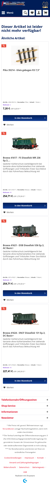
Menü (10, 12)
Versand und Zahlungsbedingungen (24, 462)
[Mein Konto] (39, 13)
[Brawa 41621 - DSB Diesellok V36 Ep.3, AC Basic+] (25, 230)
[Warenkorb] (45, 13)
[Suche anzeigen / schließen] (25, 13)
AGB (25, 472)
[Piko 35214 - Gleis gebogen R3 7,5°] (25, 55)
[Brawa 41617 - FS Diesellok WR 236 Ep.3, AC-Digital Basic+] (25, 143)
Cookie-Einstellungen (13, 458)
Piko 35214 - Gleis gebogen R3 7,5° (21, 70)
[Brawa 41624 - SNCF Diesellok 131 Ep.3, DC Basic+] (25, 318)
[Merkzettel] (32, 13)
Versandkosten (8, 429)
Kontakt (40, 458)
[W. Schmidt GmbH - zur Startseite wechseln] (13, 4)
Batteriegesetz (38, 467)
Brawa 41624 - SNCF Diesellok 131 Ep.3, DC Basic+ (24, 334)
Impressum (29, 458)
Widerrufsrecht (10, 467)
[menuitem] (7, 13)
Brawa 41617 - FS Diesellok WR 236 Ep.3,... (21, 159)
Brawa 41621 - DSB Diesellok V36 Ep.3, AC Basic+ (23, 246)
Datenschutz (24, 467)
